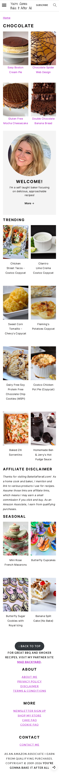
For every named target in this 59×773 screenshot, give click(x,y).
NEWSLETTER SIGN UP (29, 710)
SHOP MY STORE (29, 715)
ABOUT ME (29, 676)
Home (6, 17)
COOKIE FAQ (29, 724)
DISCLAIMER (29, 686)
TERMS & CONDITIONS (29, 690)
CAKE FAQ (29, 720)
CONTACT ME (29, 744)
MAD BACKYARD (29, 662)
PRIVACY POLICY (29, 681)
